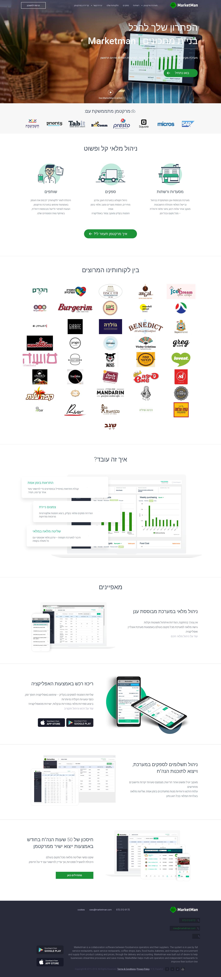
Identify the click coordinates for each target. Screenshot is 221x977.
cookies (81, 909)
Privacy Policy (143, 969)
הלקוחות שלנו (113, 5)
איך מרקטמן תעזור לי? (110, 234)
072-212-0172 (123, 909)
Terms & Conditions (126, 969)
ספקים (126, 5)
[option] (32, 123)
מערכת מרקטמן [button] (150, 5)
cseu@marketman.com (100, 909)
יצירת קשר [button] (97, 5)
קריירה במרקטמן (81, 5)
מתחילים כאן (74, 875)
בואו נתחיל (182, 73)
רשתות (136, 5)
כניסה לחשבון (33, 5)
